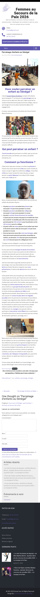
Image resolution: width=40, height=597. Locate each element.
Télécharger (15, 368)
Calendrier (7, 500)
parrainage (23, 378)
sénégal (30, 378)
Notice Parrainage (6, 368)
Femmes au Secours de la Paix (23, 593)
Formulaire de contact (9, 523)
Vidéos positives (7, 538)
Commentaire (7, 418)
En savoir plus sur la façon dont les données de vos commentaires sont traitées (19, 454)
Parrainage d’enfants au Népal (27, 391)
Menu (6, 48)
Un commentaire (16, 55)
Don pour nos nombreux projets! (15, 42)
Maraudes (6, 391)
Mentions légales (7, 541)
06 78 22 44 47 (11, 36)
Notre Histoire (6, 535)
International (6, 378)
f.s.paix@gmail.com (13, 30)
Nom (4, 433)
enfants (17, 378)
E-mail (4, 439)
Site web (4, 444)
